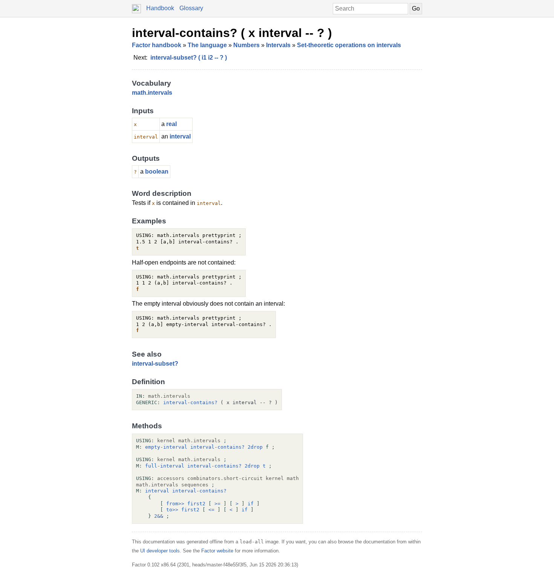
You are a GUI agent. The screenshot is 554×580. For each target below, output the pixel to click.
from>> (175, 503)
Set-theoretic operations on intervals (349, 45)
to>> (172, 509)
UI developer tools (160, 551)
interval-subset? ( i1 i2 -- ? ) (188, 57)
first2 (196, 503)
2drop (255, 447)
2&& (158, 516)
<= (211, 509)
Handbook (160, 8)
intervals (160, 92)
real (171, 124)
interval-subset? (155, 363)
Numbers (246, 45)
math (139, 92)
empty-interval (166, 447)
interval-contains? (190, 402)
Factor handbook (156, 45)
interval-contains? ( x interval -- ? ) (232, 33)
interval (180, 136)
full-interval (164, 466)
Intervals (278, 45)
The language (207, 45)
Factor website (217, 551)
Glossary (191, 8)
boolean (156, 171)
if (251, 503)
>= (217, 503)
